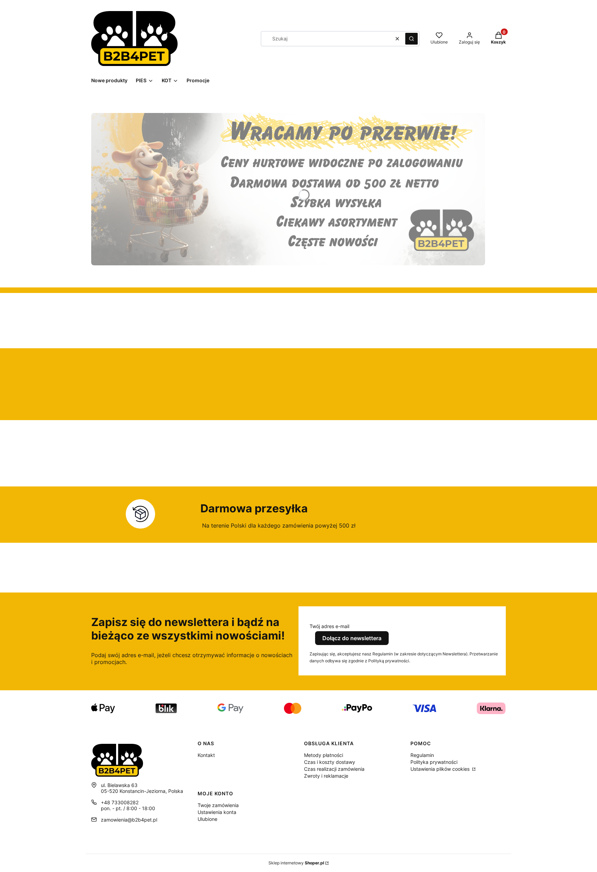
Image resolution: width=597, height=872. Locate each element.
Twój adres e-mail (329, 626)
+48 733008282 (120, 802)
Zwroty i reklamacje (326, 776)
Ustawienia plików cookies (440, 769)
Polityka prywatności (433, 762)
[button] (411, 39)
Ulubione (207, 819)
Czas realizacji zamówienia (334, 769)
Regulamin (422, 755)
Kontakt (206, 755)
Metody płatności (323, 755)
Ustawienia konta (217, 812)
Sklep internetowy (296, 862)
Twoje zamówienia (218, 805)
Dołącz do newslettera (351, 638)
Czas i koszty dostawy (329, 762)
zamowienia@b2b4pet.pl (129, 820)
